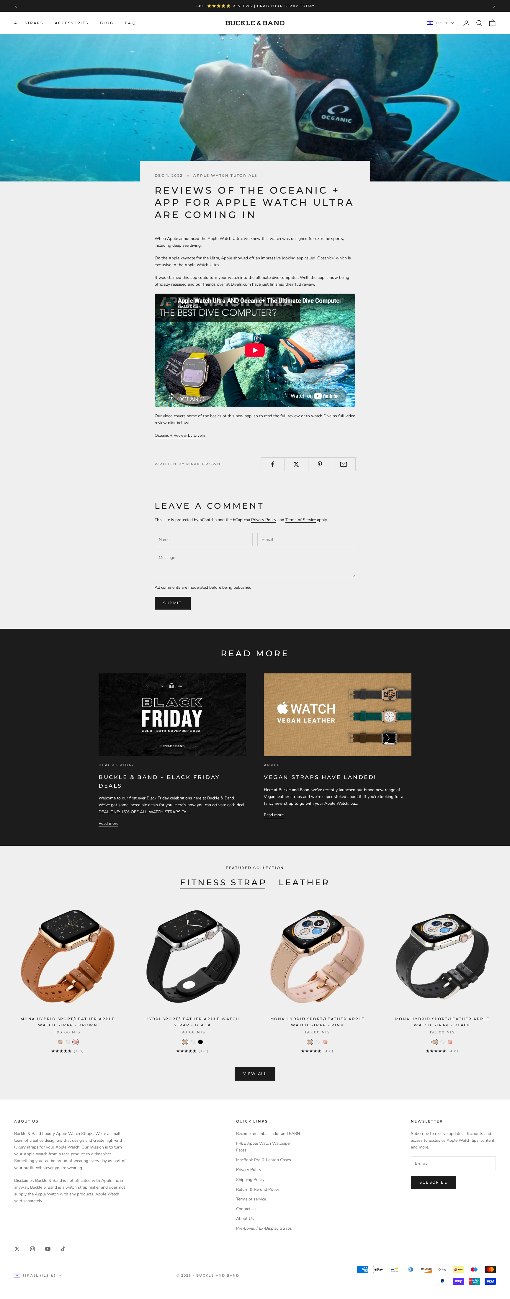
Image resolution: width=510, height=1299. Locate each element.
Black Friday (117, 765)
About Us (245, 1218)
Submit (172, 603)
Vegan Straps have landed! (320, 777)
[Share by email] (343, 464)
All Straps (28, 23)
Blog (106, 23)
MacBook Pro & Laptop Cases (263, 1160)
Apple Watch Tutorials (225, 175)
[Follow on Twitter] (17, 1249)
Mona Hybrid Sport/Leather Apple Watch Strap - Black (442, 1022)
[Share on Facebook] (272, 464)
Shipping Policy (250, 1179)
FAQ (130, 23)
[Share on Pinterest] (320, 464)
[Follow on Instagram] (32, 1249)
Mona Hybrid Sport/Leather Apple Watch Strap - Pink (317, 1022)
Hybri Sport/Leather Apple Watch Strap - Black (192, 1022)
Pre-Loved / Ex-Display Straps (264, 1228)
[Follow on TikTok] (63, 1249)
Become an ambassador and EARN (268, 1133)
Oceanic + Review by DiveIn (180, 435)
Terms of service (251, 1199)
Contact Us (246, 1209)
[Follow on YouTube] (48, 1249)
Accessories (71, 23)
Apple (272, 765)
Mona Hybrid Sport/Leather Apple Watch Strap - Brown (68, 1022)
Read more (108, 823)
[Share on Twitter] (296, 464)
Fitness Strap (223, 882)
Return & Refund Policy (257, 1189)
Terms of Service (300, 520)
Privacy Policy (263, 520)
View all (255, 1073)
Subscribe (433, 1182)
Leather (304, 882)
